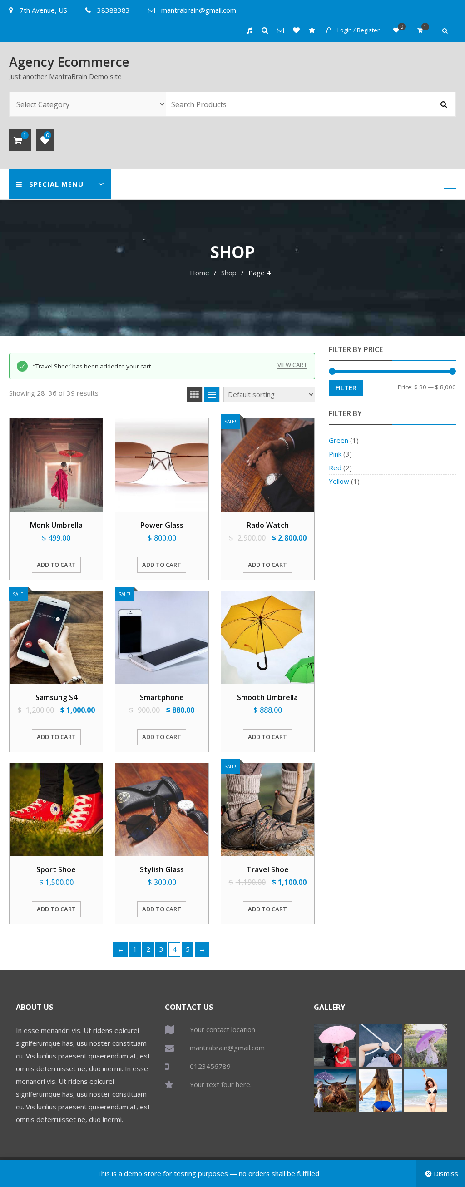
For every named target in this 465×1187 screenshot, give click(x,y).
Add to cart (56, 565)
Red (335, 467)
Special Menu (56, 184)
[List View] (212, 394)
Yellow (339, 481)
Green (338, 440)
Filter (346, 387)
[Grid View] (195, 394)
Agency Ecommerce (69, 61)
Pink (335, 453)
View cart (292, 365)
